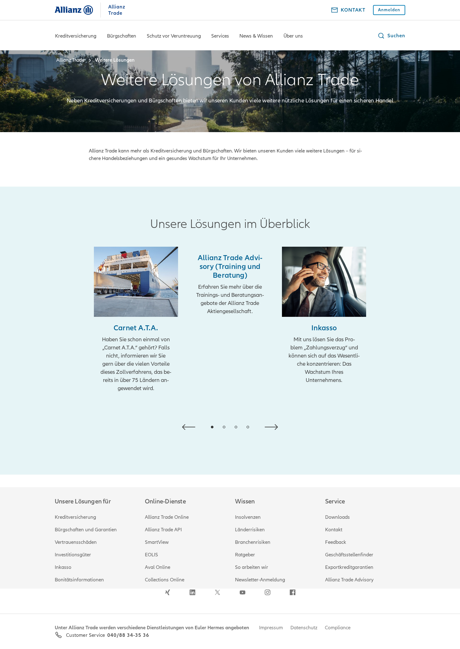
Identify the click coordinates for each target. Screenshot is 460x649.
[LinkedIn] (192, 592)
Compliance (337, 628)
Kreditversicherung (75, 36)
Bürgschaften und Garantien (86, 530)
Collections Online (164, 580)
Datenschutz (303, 628)
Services (220, 36)
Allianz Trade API (163, 530)
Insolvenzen (248, 517)
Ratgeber (245, 555)
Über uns (293, 36)
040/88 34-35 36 (128, 635)
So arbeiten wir (251, 567)
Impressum (271, 628)
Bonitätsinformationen (79, 580)
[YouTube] (242, 592)
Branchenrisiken (252, 542)
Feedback (335, 542)
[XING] (167, 592)
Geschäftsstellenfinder (349, 555)
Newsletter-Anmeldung (260, 580)
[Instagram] (267, 592)
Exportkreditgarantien (349, 567)
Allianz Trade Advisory (349, 580)
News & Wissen (256, 36)
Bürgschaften (121, 36)
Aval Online (157, 567)
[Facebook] (292, 592)
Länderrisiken (250, 530)
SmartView (157, 542)
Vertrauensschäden (76, 542)
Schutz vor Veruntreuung (174, 36)
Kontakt (333, 530)
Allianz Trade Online (167, 517)
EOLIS (151, 555)
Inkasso (63, 567)
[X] (217, 592)
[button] (391, 35)
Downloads (337, 517)
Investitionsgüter (73, 555)
